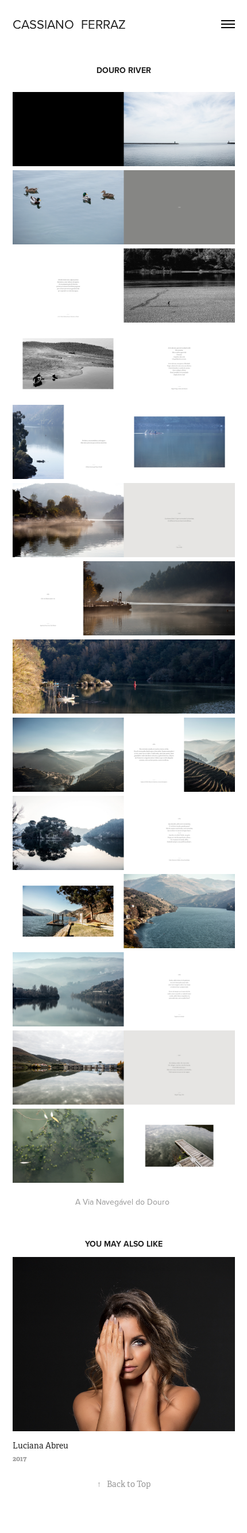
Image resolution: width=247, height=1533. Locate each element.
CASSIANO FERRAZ (69, 24)
